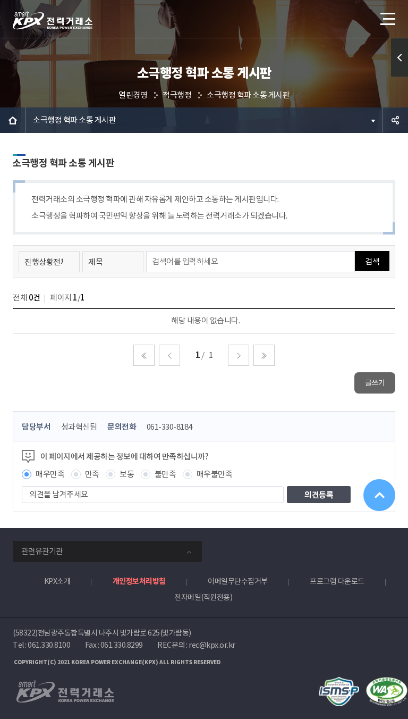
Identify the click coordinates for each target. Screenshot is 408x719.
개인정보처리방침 (139, 581)
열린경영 (132, 95)
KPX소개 (57, 581)
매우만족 (50, 474)
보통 (127, 474)
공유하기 (395, 120)
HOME (13, 120)
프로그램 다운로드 (337, 581)
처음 (144, 355)
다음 (238, 355)
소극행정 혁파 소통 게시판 (248, 95)
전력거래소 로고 (52, 20)
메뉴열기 (386, 18)
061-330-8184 (169, 427)
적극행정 (177, 95)
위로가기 (379, 495)
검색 (372, 261)
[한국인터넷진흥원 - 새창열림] (339, 683)
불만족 (165, 474)
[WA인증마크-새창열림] (387, 683)
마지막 (264, 355)
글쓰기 (375, 383)
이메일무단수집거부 (238, 581)
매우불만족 (215, 474)
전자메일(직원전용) (203, 597)
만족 (92, 474)
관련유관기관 (42, 551)
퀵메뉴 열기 (399, 57)
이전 (169, 355)
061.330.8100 (49, 645)
